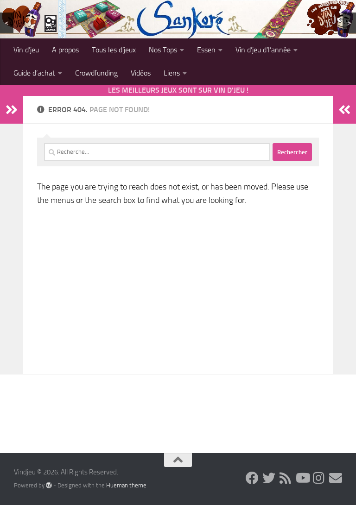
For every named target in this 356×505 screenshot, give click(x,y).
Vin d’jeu (26, 49)
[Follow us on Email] (335, 478)
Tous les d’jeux (114, 49)
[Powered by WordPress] (49, 485)
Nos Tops (163, 49)
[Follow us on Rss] (285, 478)
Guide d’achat (34, 73)
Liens (172, 73)
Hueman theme (126, 485)
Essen (206, 49)
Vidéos (141, 73)
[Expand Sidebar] (11, 110)
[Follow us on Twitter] (268, 478)
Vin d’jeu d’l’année (263, 49)
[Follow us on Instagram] (318, 478)
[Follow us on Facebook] (252, 478)
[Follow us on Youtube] (302, 478)
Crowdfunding (96, 73)
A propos (65, 49)
